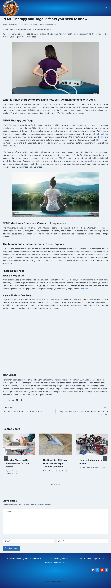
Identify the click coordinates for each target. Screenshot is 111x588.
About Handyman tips (59, 558)
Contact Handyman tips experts (90, 558)
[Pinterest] (102, 570)
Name (7, 541)
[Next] (105, 458)
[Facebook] (93, 570)
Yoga (21, 104)
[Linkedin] (106, 570)
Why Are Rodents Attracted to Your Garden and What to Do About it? (84, 411)
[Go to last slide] (6, 458)
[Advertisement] (55, 339)
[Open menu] (106, 8)
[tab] (51, 484)
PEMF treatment (101, 134)
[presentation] (19, 444)
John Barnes (12, 471)
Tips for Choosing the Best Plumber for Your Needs (17, 463)
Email (61, 541)
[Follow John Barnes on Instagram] (13, 400)
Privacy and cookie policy (55, 563)
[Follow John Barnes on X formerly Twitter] (9, 400)
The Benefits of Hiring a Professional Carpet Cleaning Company (55, 463)
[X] (97, 570)
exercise (84, 289)
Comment (9, 511)
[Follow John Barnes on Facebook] (4, 400)
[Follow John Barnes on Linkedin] (17, 400)
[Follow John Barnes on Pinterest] (21, 400)
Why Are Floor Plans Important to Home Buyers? (24, 410)
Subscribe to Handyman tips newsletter (24, 558)
